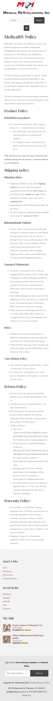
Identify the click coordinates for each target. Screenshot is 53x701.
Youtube (6, 608)
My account (8, 575)
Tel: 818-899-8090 (33, 691)
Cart (5, 567)
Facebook (7, 594)
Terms (33, 682)
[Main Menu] (26, 28)
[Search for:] (21, 20)
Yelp (5, 605)
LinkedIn (6, 601)
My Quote (7, 571)
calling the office (30, 216)
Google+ (7, 598)
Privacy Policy (44, 682)
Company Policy (10, 578)
